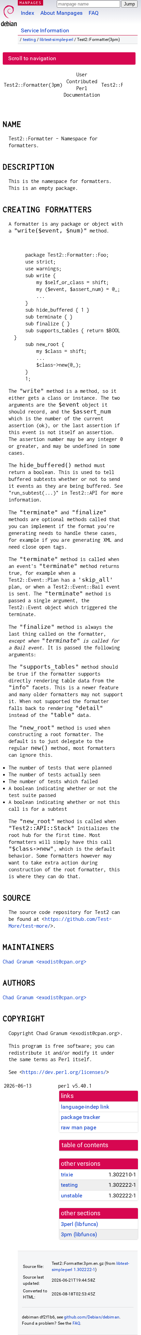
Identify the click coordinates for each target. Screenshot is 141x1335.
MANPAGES (30, 2)
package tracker (80, 1117)
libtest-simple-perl (56, 39)
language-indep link (85, 1106)
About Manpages (61, 13)
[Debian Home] (8, 14)
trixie (67, 1174)
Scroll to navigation (32, 58)
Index (27, 13)
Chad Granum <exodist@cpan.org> (45, 962)
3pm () (79, 1234)
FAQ (94, 13)
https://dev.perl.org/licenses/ (64, 1072)
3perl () (79, 1224)
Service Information (45, 30)
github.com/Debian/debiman (91, 1317)
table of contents (85, 1145)
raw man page (78, 1127)
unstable (71, 1195)
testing (29, 39)
